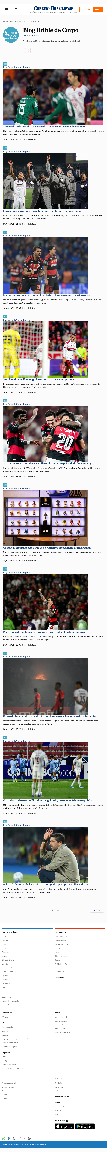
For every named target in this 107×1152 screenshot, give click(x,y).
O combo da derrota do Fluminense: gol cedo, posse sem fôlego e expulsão (47, 800)
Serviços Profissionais (10, 1043)
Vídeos (4, 1095)
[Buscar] (16, 9)
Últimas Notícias (61, 956)
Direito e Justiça (8, 968)
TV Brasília (59, 1079)
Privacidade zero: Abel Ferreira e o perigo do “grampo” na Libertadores (45, 884)
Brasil (4, 948)
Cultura (57, 960)
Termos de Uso (7, 1005)
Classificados (7, 1023)
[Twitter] (14, 1138)
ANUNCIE (85, 9)
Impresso (6, 1052)
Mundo (4, 956)
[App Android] (85, 1126)
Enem (57, 952)
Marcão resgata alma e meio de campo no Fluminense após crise (42, 210)
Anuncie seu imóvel (62, 1021)
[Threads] (30, 1138)
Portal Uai (58, 1111)
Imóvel (57, 1013)
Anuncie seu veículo (9, 1083)
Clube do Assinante (9, 1064)
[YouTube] (24, 1138)
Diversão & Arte (8, 960)
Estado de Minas (61, 1107)
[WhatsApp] (3, 1138)
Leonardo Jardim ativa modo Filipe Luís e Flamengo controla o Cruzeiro (46, 295)
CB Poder (58, 1091)
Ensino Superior (60, 940)
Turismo (5, 987)
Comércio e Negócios (10, 1047)
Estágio (57, 948)
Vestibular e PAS (61, 964)
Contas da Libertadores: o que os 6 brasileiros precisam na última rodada (47, 547)
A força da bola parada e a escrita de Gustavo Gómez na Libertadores (44, 126)
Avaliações (6, 1091)
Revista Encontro (62, 1097)
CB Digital (5, 1061)
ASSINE (98, 9)
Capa (4, 936)
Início (5, 21)
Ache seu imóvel (61, 1017)
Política (4, 944)
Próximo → (97, 910)
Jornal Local (59, 1087)
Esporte (26, 67)
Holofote (5, 980)
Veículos (5, 1035)
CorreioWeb (7, 1013)
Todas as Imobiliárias (62, 1033)
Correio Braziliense (10, 932)
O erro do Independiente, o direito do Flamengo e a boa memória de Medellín (49, 716)
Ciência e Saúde (8, 972)
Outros (57, 1103)
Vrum (4, 1079)
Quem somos (7, 997)
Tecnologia (6, 983)
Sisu (56, 968)
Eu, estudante (60, 932)
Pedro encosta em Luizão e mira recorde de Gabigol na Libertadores (44, 631)
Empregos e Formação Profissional (15, 1039)
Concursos (59, 978)
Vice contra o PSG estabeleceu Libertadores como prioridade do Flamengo (48, 463)
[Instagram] (30, 50)
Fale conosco (59, 972)
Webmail (5, 1017)
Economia (5, 952)
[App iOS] (64, 1126)
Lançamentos (60, 1025)
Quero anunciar (7, 1027)
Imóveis (5, 1031)
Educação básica (61, 936)
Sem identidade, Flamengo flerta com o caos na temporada (38, 379)
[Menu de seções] (6, 9)
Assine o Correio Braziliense (12, 1068)
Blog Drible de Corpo (18, 21)
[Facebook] (9, 1138)
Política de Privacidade (10, 1001)
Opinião (5, 976)
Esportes (5, 964)
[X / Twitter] (25, 50)
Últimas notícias (60, 1029)
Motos (4, 1099)
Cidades (5, 940)
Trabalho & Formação (62, 944)
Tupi (56, 1115)
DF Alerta (58, 1083)
